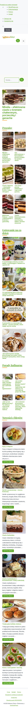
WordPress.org (13, 7)
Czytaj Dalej (8, 462)
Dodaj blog (14, 697)
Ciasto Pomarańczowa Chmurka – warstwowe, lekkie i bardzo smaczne (20, 219)
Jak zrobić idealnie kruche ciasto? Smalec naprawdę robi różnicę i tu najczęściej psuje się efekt (20, 386)
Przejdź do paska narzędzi (8, 5)
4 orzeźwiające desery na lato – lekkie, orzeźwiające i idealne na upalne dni (13, 263)
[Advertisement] (14, 60)
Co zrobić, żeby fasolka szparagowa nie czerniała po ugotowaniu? (6, 384)
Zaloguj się (7, 18)
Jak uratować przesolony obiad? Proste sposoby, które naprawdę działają (20, 405)
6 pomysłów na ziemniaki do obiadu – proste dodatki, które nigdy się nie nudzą (12, 324)
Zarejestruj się (8, 21)
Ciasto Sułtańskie (8, 535)
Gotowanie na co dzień (11, 231)
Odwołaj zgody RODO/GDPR (14, 700)
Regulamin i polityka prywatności (14, 694)
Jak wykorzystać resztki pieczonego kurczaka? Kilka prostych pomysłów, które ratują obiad (13, 356)
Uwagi (10, 14)
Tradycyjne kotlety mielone (11, 624)
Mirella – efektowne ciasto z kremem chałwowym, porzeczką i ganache (13, 113)
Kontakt (14, 692)
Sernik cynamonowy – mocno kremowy (12, 490)
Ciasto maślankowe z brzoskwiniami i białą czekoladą (13, 579)
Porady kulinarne (12, 365)
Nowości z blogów (12, 417)
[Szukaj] (22, 79)
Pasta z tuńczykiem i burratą (12, 667)
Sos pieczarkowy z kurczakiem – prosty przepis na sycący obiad (20, 156)
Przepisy (7, 127)
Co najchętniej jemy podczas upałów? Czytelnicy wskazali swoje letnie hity (12, 294)
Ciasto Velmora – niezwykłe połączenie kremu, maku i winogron (7, 189)
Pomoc (10, 12)
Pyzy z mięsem (7, 446)
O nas (8, 692)
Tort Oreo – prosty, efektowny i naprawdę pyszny (19, 189)
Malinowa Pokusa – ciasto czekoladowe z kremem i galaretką (7, 218)
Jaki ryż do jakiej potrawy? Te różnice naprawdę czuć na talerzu (7, 405)
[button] (17, 41)
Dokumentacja (13, 9)
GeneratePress (14, 705)
